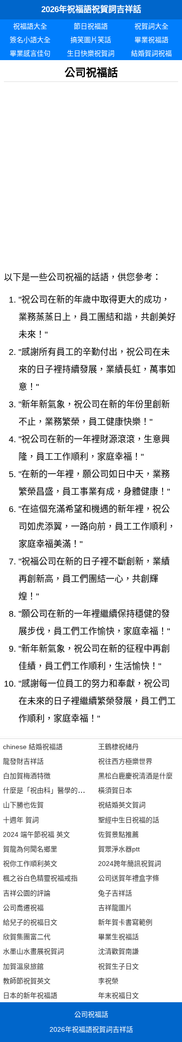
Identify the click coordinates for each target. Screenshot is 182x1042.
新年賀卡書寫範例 (125, 922)
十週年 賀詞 (21, 820)
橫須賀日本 (115, 790)
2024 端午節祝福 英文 (36, 834)
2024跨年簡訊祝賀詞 (129, 863)
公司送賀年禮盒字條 (128, 878)
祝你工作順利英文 (30, 863)
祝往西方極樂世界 (125, 761)
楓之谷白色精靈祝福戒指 (40, 878)
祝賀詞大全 (151, 26)
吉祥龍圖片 (115, 908)
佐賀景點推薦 (118, 834)
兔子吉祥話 (115, 893)
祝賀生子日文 (118, 966)
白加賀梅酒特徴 (26, 776)
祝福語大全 (30, 26)
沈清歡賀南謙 (118, 951)
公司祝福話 (91, 1014)
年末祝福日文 (118, 995)
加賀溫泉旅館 (23, 966)
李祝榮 (108, 981)
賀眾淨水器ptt (119, 849)
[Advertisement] (91, 173)
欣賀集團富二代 (26, 937)
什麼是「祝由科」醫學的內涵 (47, 790)
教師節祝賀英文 (26, 981)
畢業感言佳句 (30, 53)
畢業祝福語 (151, 40)
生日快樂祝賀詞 (91, 53)
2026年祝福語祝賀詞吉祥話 (91, 9)
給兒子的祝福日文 (30, 922)
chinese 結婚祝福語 (33, 747)
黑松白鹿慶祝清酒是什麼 (135, 776)
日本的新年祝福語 (30, 995)
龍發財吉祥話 (23, 761)
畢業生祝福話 (118, 937)
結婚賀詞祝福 (151, 53)
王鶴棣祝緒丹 (118, 747)
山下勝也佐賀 (23, 805)
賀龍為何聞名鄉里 (30, 849)
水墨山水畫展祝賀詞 (33, 951)
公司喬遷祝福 (23, 908)
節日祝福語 (91, 26)
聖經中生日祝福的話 (128, 820)
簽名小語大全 (30, 40)
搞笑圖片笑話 (90, 40)
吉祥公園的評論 (26, 893)
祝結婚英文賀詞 (122, 805)
